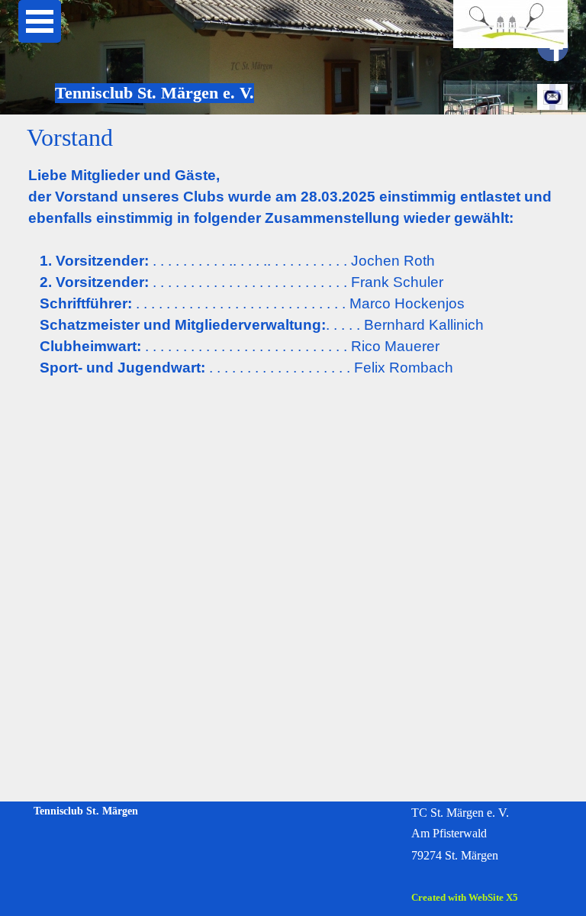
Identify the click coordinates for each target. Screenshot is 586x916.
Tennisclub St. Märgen (86, 811)
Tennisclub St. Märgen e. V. (154, 92)
